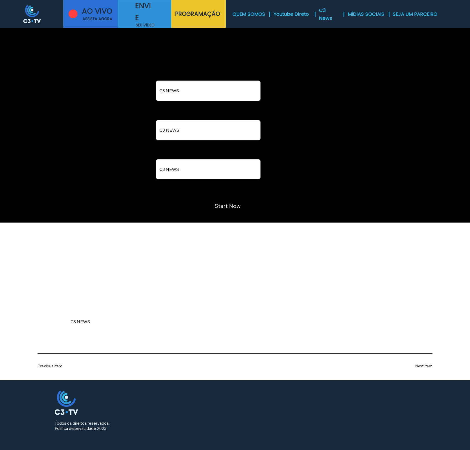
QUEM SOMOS (249, 14)
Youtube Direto (291, 14)
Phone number (169, 76)
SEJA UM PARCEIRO (415, 14)
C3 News (325, 14)
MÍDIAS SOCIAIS (366, 14)
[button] (145, 14)
